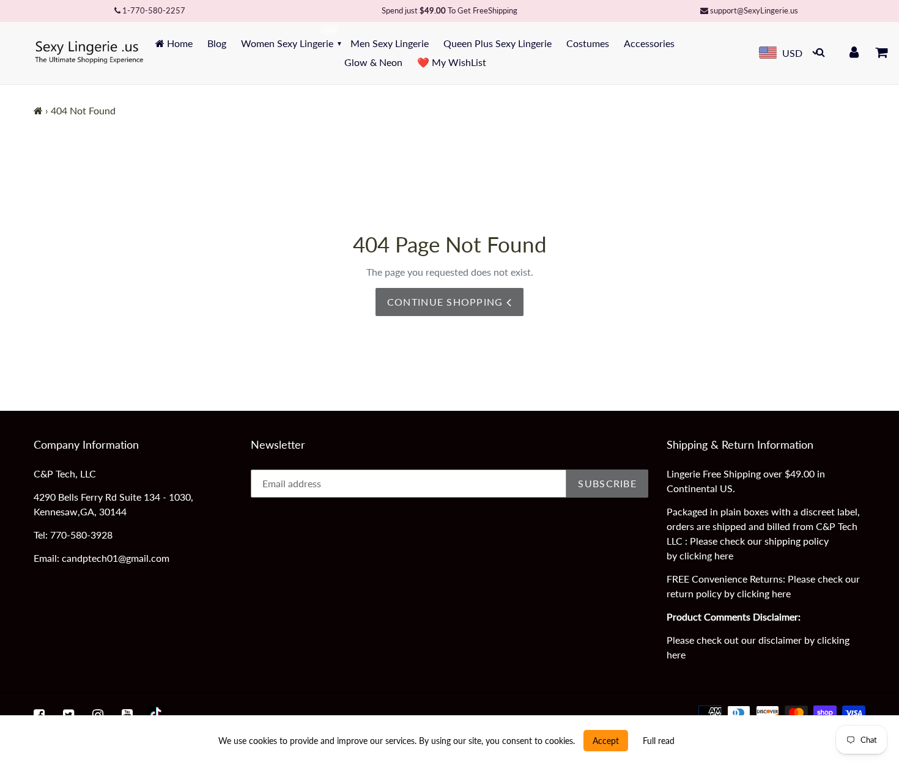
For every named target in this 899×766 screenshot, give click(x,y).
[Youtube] (127, 714)
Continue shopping (446, 302)
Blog (216, 43)
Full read (659, 740)
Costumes (587, 43)
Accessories (649, 43)
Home (179, 43)
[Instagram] (97, 714)
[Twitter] (68, 714)
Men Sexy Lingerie (389, 43)
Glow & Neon (373, 62)
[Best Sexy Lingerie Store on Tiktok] (156, 714)
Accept (606, 740)
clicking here (706, 555)
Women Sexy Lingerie (287, 43)
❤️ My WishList (451, 62)
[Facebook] (39, 714)
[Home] (38, 110)
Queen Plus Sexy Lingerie (497, 43)
